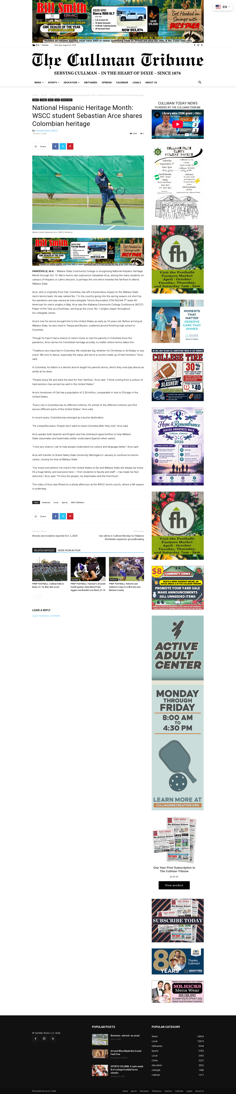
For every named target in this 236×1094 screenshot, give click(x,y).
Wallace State (66, 100)
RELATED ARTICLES (44, 550)
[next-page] (39, 597)
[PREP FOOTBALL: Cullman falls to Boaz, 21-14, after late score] (49, 569)
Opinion (168, 1091)
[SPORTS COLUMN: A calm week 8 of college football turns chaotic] (100, 1070)
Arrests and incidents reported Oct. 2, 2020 (54, 535)
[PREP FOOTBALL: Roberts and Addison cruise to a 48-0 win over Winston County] (126, 569)
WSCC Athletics (77, 502)
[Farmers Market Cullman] (178, 259)
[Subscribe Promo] (178, 920)
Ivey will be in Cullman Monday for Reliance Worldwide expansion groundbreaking (121, 537)
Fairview (75, 580)
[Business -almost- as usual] (100, 1039)
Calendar (179, 1091)
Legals (189, 1091)
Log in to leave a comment (46, 615)
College (53, 95)
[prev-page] (34, 597)
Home (35, 95)
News (51, 100)
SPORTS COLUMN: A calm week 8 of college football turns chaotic (127, 1069)
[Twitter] (202, 45)
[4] (118, 21)
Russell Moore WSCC (47, 130)
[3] (178, 321)
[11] (88, 251)
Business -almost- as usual (125, 1035)
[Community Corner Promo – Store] (178, 587)
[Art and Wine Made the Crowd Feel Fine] (100, 1053)
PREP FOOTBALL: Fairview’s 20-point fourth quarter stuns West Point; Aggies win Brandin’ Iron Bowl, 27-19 (88, 587)
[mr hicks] (178, 991)
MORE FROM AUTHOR (69, 550)
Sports (44, 95)
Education (144, 1091)
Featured (46, 502)
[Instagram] (198, 45)
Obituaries (157, 1091)
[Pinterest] (70, 146)
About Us (199, 1091)
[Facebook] (195, 45)
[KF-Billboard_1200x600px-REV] (178, 961)
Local (57, 100)
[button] (200, 82)
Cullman (36, 580)
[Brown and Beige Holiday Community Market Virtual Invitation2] (178, 182)
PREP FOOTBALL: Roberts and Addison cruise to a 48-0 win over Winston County (125, 587)
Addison (113, 580)
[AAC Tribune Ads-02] (178, 712)
